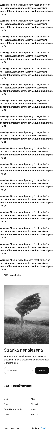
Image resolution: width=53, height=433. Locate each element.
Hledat (42, 370)
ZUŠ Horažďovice (12, 275)
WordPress (45, 428)
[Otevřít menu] (47, 275)
